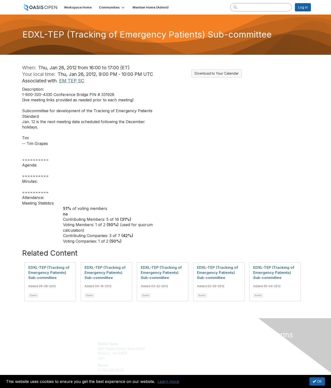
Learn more (168, 381)
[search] (235, 7)
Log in (303, 7)
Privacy (243, 349)
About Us (244, 344)
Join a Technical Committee (189, 358)
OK (319, 381)
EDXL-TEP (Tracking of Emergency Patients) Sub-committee (48, 272)
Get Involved (177, 344)
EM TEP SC (71, 81)
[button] (112, 7)
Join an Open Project (184, 351)
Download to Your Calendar (217, 73)
